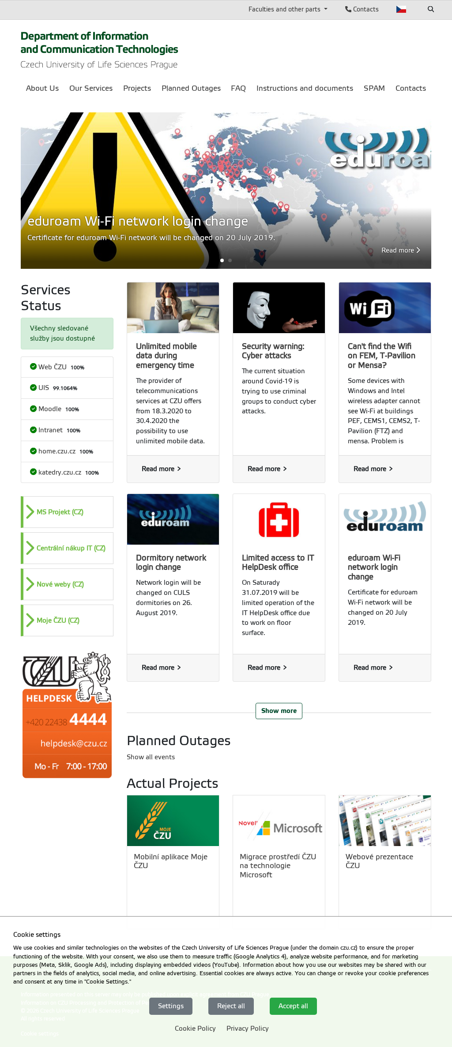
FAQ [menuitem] (238, 88)
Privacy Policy (247, 1028)
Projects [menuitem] (137, 88)
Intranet (50, 430)
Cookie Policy (195, 1028)
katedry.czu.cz (59, 472)
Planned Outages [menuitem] (191, 88)
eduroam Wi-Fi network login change (374, 567)
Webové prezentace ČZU (379, 861)
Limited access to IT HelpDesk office (278, 562)
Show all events (151, 757)
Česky (401, 9)
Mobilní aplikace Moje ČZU (170, 861)
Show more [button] (279, 710)
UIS (43, 387)
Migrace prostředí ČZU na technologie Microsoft (278, 866)
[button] (226, 260)
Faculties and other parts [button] (285, 9)
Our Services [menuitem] (91, 88)
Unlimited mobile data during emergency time (166, 356)
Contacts (365, 9)
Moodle (49, 408)
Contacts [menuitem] (411, 88)
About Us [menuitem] (42, 88)
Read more (398, 250)
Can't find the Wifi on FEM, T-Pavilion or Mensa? (381, 356)
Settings (171, 1006)
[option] (67, 512)
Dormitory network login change (171, 562)
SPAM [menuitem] (374, 88)
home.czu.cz (56, 451)
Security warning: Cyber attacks (273, 351)
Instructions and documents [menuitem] (304, 88)
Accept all (293, 1006)
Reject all (231, 1006)
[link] (100, 47)
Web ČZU (52, 367)
